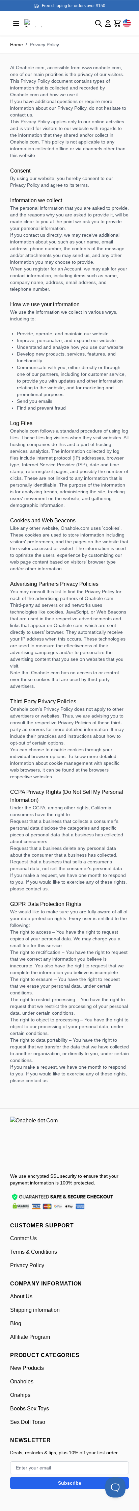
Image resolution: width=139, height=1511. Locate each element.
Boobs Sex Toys (29, 1408)
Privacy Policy (27, 1265)
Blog (15, 1323)
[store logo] (44, 1142)
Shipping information (35, 1310)
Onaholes (21, 1381)
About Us (21, 1296)
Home (16, 44)
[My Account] (108, 23)
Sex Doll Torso (27, 1422)
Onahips (20, 1395)
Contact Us (23, 1238)
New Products (27, 1368)
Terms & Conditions (33, 1252)
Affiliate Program (30, 1337)
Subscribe (69, 1483)
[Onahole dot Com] (35, 23)
